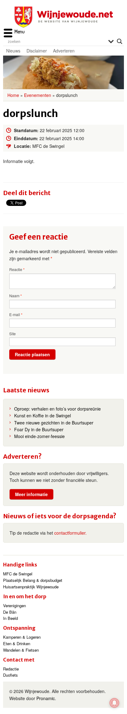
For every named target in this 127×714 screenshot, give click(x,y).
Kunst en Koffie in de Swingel (42, 415)
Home (13, 95)
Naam (15, 296)
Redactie (11, 669)
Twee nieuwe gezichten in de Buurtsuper (53, 423)
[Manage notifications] (114, 703)
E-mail (16, 314)
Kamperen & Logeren (22, 637)
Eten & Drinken (16, 643)
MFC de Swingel (17, 574)
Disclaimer (37, 51)
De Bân (9, 612)
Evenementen (37, 95)
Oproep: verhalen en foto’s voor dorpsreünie (57, 409)
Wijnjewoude (63, 17)
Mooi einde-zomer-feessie (39, 436)
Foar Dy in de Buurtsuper (38, 429)
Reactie (17, 269)
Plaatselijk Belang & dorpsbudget (32, 580)
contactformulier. (70, 533)
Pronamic (45, 698)
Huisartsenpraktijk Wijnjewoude (31, 587)
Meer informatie (31, 494)
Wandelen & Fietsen (21, 650)
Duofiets (10, 675)
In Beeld (10, 618)
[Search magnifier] (119, 41)
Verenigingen (14, 605)
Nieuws (13, 51)
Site (12, 333)
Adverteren (64, 51)
